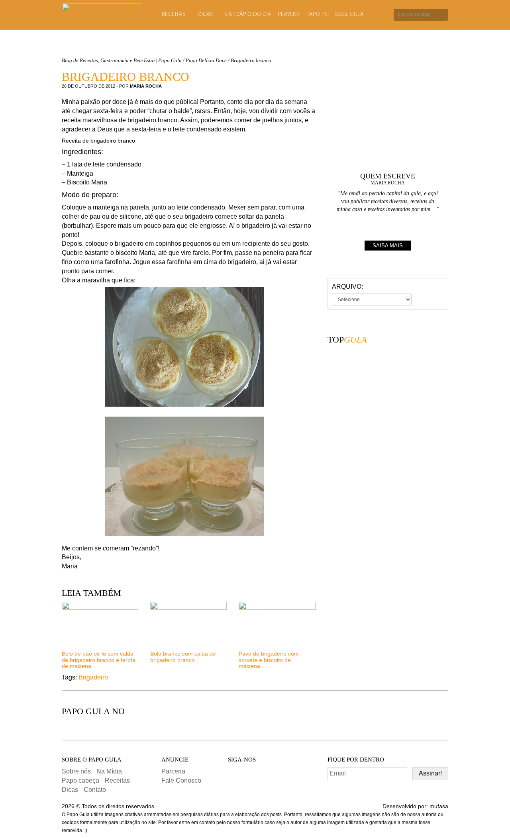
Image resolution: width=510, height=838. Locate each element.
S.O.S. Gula (349, 14)
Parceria (173, 771)
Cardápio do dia (248, 14)
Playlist (289, 14)
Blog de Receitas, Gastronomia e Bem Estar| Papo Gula (122, 60)
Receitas (173, 14)
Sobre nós (76, 771)
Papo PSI (317, 14)
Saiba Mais (388, 246)
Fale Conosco (181, 780)
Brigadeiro (93, 677)
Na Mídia (109, 771)
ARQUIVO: (347, 286)
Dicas (205, 14)
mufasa (439, 806)
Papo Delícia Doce (206, 60)
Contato (95, 789)
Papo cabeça (80, 780)
